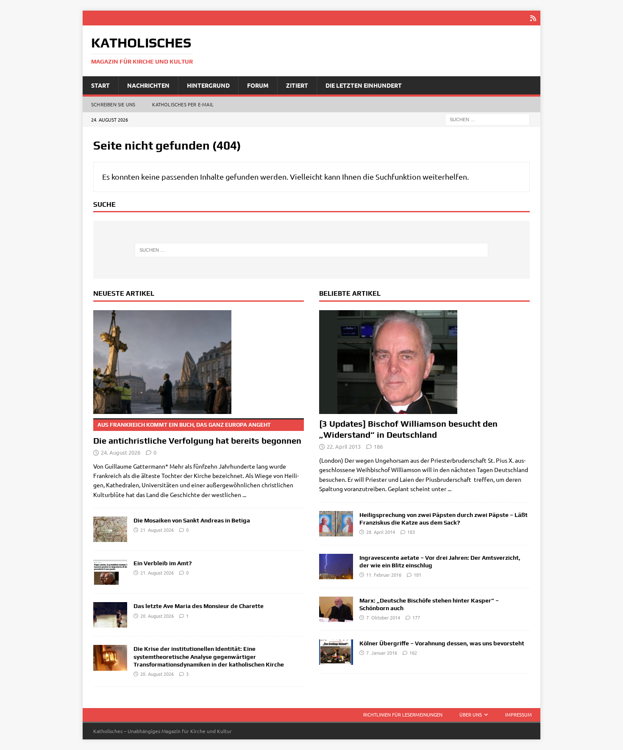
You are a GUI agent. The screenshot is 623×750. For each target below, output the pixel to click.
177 (416, 617)
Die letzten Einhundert (363, 85)
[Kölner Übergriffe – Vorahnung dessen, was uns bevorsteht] (336, 652)
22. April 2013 (344, 446)
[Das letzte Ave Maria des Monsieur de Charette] (110, 615)
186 (378, 446)
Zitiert (297, 85)
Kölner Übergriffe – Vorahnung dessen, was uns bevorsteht (441, 643)
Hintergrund (208, 85)
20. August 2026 (157, 615)
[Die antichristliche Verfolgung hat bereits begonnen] (198, 362)
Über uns (470, 714)
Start (100, 85)
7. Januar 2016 (381, 652)
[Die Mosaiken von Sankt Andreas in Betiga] (110, 529)
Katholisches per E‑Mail (183, 104)
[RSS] (533, 18)
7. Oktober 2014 (383, 617)
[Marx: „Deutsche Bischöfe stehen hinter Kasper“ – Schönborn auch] (336, 609)
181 (417, 574)
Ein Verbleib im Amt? (163, 563)
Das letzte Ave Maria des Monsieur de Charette (199, 606)
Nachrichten (148, 85)
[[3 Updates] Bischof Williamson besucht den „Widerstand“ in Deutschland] (424, 362)
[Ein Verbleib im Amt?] (110, 572)
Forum (258, 85)
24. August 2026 (120, 452)
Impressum (518, 714)
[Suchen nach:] (487, 119)
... (244, 494)
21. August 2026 (157, 529)
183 (411, 531)
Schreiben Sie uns (113, 104)
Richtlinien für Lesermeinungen (402, 714)
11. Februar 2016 (383, 574)
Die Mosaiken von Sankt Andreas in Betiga (192, 520)
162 (413, 652)
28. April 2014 (380, 531)
